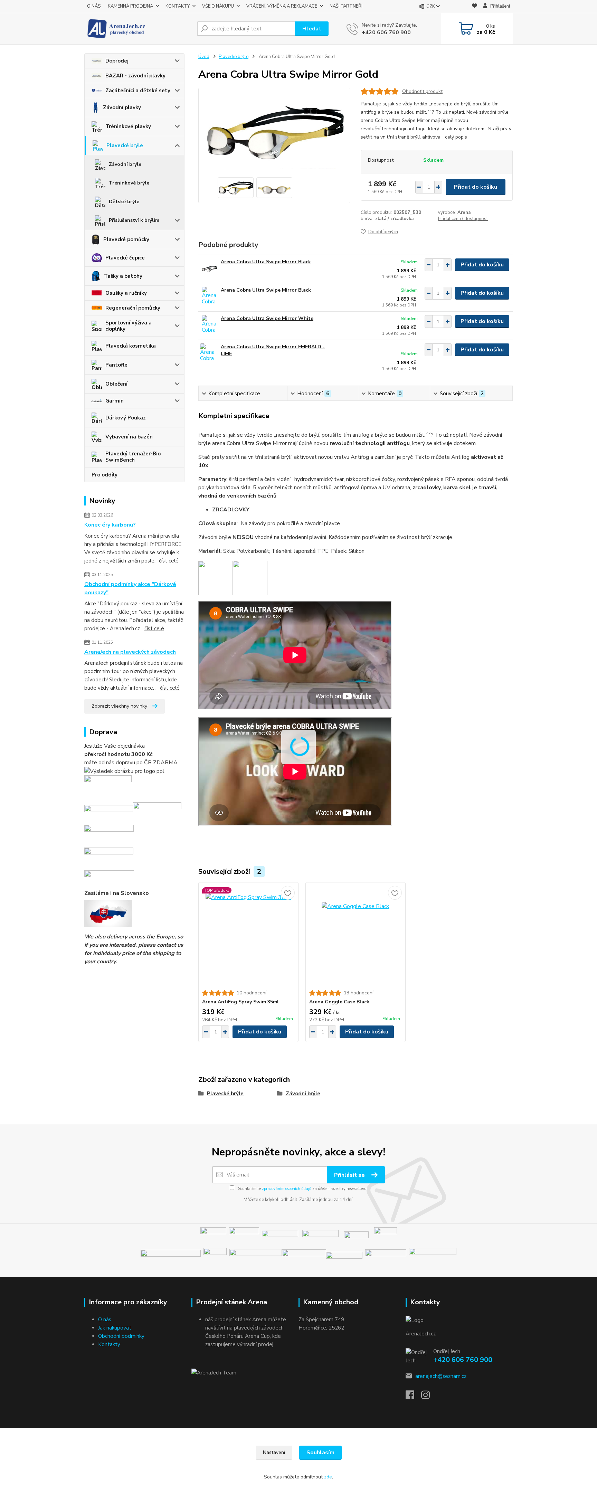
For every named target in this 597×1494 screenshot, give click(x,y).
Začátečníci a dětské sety (137, 90)
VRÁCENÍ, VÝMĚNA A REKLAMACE (281, 6)
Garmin (114, 400)
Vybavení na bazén (129, 436)
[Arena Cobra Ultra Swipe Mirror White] (209, 324)
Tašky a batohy (123, 276)
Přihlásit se (350, 1175)
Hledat (311, 28)
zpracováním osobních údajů (286, 1188)
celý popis (456, 137)
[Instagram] (429, 1396)
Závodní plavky (122, 107)
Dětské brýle (124, 201)
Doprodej (117, 60)
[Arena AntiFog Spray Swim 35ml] (248, 936)
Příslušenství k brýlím (134, 220)
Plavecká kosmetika (130, 345)
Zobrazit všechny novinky (119, 706)
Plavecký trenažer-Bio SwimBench (133, 456)
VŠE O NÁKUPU (218, 6)
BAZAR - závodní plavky (135, 75)
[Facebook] (413, 1396)
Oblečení (116, 383)
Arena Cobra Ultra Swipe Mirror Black (266, 261)
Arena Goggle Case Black (339, 1002)
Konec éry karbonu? (110, 525)
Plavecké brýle (124, 145)
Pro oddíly (104, 474)
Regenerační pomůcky (132, 307)
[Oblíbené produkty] (474, 6)
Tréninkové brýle (129, 183)
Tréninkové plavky (128, 126)
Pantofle (116, 364)
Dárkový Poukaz (125, 417)
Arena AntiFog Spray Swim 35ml (240, 1002)
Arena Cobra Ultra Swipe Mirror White (267, 318)
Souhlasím (320, 1452)
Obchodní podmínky (121, 1336)
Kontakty (109, 1344)
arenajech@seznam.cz (440, 1376)
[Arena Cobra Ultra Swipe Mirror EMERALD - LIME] (209, 352)
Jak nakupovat (114, 1327)
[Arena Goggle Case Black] (355, 936)
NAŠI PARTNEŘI (346, 6)
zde (328, 1477)
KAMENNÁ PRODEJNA (130, 6)
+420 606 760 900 (386, 32)
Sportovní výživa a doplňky (128, 325)
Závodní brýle (125, 164)
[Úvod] (137, 29)
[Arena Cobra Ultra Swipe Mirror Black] (209, 267)
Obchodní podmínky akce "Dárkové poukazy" (130, 588)
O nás (104, 1319)
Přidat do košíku (475, 187)
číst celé (169, 560)
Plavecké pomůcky (126, 239)
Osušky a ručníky (126, 293)
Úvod (203, 57)
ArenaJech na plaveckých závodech (130, 652)
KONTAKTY (177, 6)
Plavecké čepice (125, 257)
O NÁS (94, 6)
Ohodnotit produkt (422, 91)
